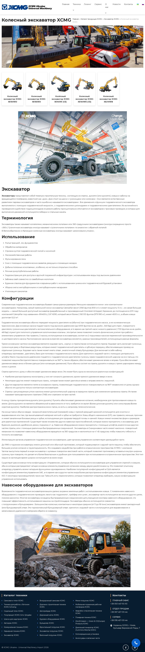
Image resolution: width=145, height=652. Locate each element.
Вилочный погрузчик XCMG (51, 635)
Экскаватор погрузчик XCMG (51, 631)
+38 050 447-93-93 (118, 604)
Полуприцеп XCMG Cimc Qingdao (17, 615)
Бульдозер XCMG (47, 623)
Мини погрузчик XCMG (84, 601)
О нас (106, 5)
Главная (65, 4)
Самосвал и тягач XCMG (13, 601)
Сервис (98, 4)
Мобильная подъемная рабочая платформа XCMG (88, 605)
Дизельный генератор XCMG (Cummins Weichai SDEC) (87, 628)
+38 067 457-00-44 (118, 612)
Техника (77, 4)
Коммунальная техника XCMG (16, 627)
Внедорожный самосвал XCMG (52, 601)
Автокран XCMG (10, 623)
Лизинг (87, 4)
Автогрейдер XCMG (48, 611)
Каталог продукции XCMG (91, 19)
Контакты (128, 4)
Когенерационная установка (87, 634)
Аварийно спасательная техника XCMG (88, 612)
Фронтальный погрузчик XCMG (52, 627)
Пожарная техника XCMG (85, 617)
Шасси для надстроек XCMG (16, 619)
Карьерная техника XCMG (14, 631)
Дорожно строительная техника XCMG (53, 605)
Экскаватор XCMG (111, 19)
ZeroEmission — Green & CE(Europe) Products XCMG (90, 622)
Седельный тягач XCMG (13, 611)
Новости (117, 4)
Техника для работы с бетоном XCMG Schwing (16, 605)
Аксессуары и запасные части (87, 638)
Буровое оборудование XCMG (52, 619)
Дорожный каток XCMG (49, 615)
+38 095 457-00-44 (118, 620)
